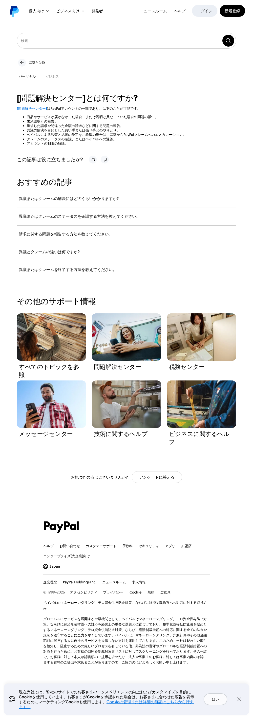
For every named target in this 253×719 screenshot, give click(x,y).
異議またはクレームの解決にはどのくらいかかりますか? (69, 198)
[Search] (228, 41)
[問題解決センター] (32, 108)
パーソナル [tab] (27, 76)
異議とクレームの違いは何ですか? (49, 251)
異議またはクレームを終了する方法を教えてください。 (68, 269)
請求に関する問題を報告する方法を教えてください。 (66, 234)
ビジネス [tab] (52, 76)
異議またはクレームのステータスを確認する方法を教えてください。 (79, 216)
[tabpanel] (123, 119)
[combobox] (126, 41)
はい (215, 699)
